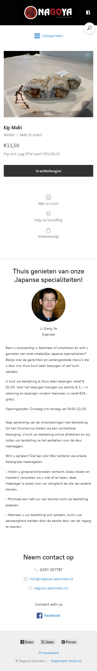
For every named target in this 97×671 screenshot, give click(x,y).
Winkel (9, 135)
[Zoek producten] (89, 28)
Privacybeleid (49, 653)
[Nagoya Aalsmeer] (48, 12)
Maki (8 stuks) (31, 135)
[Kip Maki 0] (48, 84)
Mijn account (48, 203)
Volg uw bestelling (48, 220)
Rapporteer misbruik (66, 661)
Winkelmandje (48, 236)
